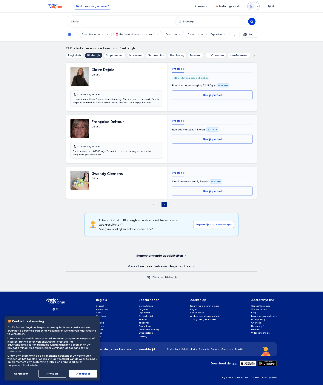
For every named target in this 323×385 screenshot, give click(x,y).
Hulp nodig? (257, 326)
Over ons (256, 322)
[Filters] (69, 34)
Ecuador (215, 349)
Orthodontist (146, 316)
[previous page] (153, 204)
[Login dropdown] (253, 6)
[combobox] (119, 21)
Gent (98, 312)
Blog (253, 312)
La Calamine (215, 55)
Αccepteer (83, 373)
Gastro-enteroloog (149, 329)
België (185, 349)
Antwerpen (102, 309)
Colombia (204, 349)
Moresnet (135, 55)
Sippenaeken (114, 55)
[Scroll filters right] (232, 34)
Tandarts (144, 322)
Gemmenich (156, 55)
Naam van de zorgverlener (204, 305)
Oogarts (143, 309)
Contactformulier (260, 305)
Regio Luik (74, 55)
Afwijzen (52, 373)
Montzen (196, 55)
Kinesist (143, 319)
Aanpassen (21, 373)
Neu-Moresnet (239, 55)
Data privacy (258, 319)
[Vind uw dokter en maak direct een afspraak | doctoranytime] (148, 277)
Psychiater (144, 312)
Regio (193, 309)
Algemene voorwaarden (235, 377)
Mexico (193, 349)
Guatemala (227, 349)
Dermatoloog (146, 305)
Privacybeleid (269, 377)
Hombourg (177, 55)
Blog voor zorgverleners (264, 316)
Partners (256, 329)
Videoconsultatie (260, 332)
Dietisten (158, 277)
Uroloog (143, 336)
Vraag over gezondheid (203, 319)
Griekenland (173, 349)
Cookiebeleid (31, 365)
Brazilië (239, 349)
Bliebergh (93, 55)
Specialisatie (197, 312)
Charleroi (101, 316)
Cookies (255, 377)
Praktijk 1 (178, 68)
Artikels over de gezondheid (205, 316)
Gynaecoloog (146, 332)
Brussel (100, 305)
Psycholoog (145, 326)
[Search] (252, 21)
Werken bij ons (259, 309)
